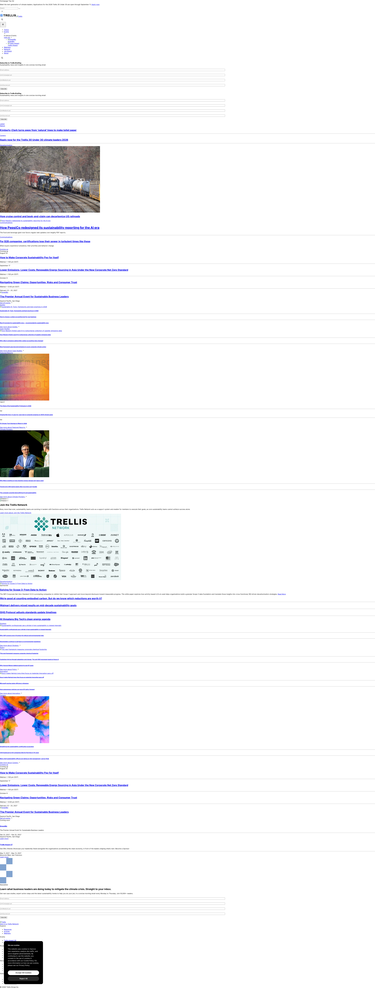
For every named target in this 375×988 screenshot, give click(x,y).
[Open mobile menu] (3, 24)
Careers (3, 135)
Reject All (23, 979)
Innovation (4, 671)
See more (8, 327)
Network (7, 49)
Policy (2, 647)
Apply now (95, 4)
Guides (2, 305)
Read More (282, 594)
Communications (6, 223)
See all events (5, 303)
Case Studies (5, 329)
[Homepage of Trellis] (3, 922)
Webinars (7, 47)
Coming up (4, 249)
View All (7, 37)
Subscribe (3, 89)
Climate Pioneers (6, 429)
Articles (7, 931)
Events (6, 32)
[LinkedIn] (1, 976)
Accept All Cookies (23, 973)
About (6, 53)
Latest (2, 124)
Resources (8, 929)
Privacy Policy (24, 965)
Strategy (3, 623)
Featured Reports (6, 353)
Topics (6, 30)
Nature (2, 126)
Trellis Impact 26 (10, 940)
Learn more (15, 513)
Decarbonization (6, 145)
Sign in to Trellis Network (9, 924)
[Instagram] (3, 976)
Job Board (8, 51)
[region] (23, 962)
